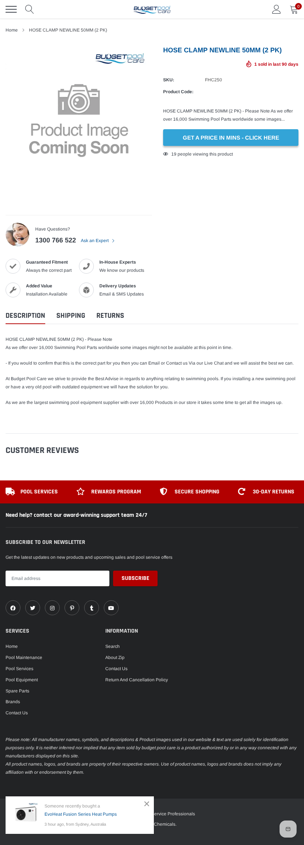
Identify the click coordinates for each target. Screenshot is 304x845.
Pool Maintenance (24, 657)
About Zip (115, 657)
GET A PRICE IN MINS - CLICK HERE (231, 137)
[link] (13, 607)
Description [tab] (25, 315)
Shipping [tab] (70, 315)
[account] (276, 9)
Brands (13, 701)
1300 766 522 (55, 240)
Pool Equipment (22, 679)
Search (112, 646)
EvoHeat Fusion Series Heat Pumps (80, 814)
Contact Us (17, 712)
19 (173, 154)
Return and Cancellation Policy (136, 679)
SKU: (168, 79)
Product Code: (178, 91)
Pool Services (19, 668)
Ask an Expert (95, 240)
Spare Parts (17, 691)
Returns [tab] (110, 315)
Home (12, 646)
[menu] (11, 9)
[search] (29, 9)
